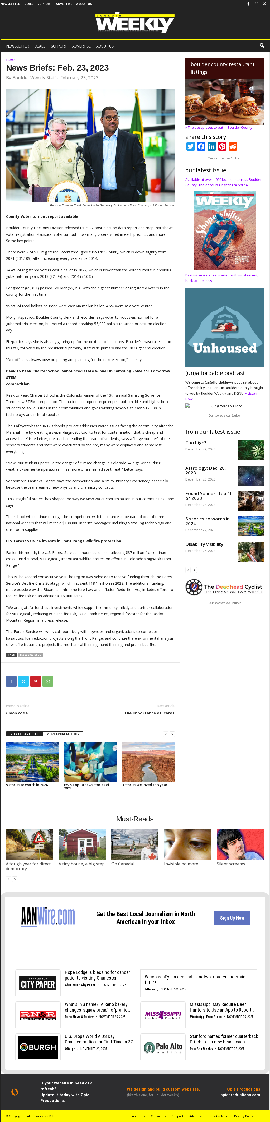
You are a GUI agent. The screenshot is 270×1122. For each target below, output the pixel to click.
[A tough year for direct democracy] (29, 844)
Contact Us (158, 1116)
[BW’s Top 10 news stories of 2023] (90, 762)
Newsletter (10, 4)
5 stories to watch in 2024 (26, 784)
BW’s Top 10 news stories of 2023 (86, 786)
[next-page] (172, 734)
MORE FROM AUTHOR (62, 734)
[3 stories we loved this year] (148, 762)
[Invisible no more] (187, 844)
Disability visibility (204, 544)
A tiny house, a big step (82, 864)
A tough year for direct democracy (28, 866)
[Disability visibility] (251, 552)
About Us (84, 4)
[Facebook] (248, 4)
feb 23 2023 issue (30, 655)
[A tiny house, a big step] (82, 844)
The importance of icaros (149, 712)
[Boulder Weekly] (135, 22)
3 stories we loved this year (144, 784)
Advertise (64, 4)
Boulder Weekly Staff (34, 78)
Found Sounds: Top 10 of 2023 (209, 495)
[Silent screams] (240, 844)
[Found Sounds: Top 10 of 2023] (251, 501)
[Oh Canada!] (135, 844)
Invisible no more (181, 864)
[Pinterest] (35, 681)
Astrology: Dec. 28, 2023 (205, 470)
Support (44, 4)
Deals (28, 4)
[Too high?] (251, 450)
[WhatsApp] (47, 681)
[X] (264, 4)
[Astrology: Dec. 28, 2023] (251, 476)
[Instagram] (256, 4)
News (11, 60)
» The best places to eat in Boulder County (218, 127)
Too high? (195, 443)
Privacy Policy (244, 1116)
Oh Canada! (122, 864)
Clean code (17, 712)
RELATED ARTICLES (24, 734)
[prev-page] (165, 734)
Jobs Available (218, 1116)
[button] (262, 46)
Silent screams (231, 864)
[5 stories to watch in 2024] (32, 762)
